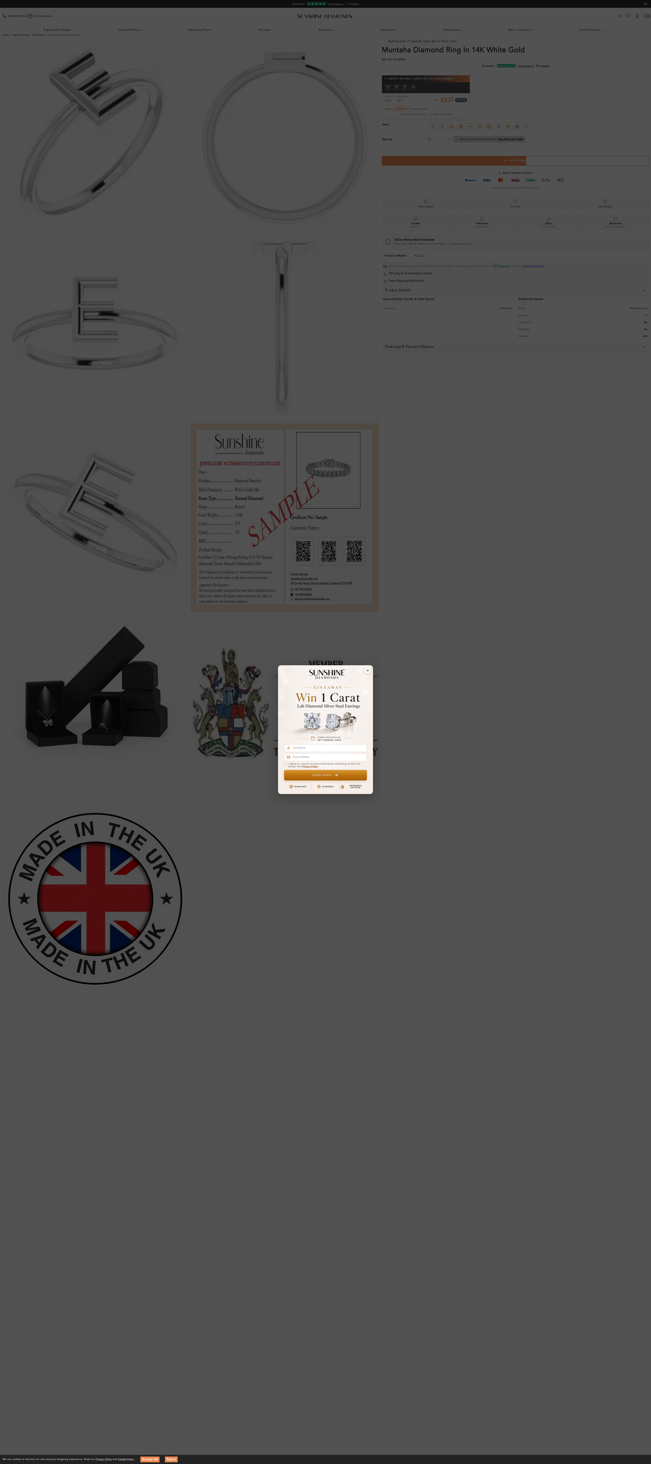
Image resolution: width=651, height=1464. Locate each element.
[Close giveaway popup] (367, 670)
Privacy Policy (310, 766)
